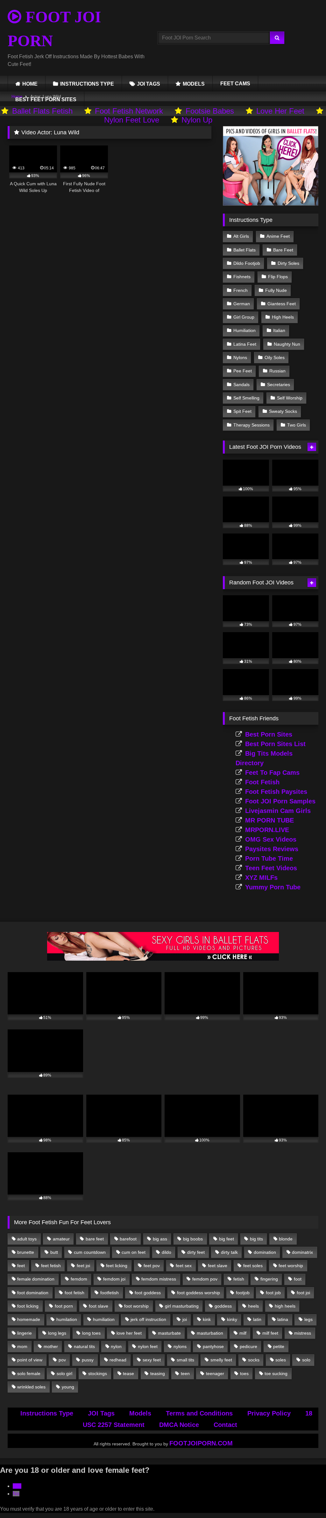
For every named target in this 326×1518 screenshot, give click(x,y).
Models (140, 1413)
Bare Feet (283, 249)
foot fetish (74, 1292)
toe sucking (276, 1373)
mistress (302, 1333)
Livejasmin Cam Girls (278, 810)
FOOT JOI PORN (54, 29)
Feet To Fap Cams (272, 772)
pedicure (248, 1346)
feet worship (291, 1265)
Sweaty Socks (283, 411)
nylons (180, 1346)
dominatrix (302, 1252)
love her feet (129, 1333)
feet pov (152, 1265)
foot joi (303, 1292)
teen (185, 1373)
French (240, 290)
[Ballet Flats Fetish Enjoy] (270, 204)
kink (207, 1319)
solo (306, 1359)
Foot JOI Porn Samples (280, 801)
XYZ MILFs (261, 877)
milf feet (270, 1333)
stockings (97, 1373)
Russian (277, 370)
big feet (226, 1238)
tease (128, 1373)
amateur (61, 1238)
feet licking (116, 1265)
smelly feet (221, 1359)
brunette (25, 1252)
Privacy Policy (269, 1413)
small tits (185, 1359)
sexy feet (152, 1359)
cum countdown (90, 1252)
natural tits (84, 1346)
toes (244, 1373)
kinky (232, 1319)
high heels (285, 1306)
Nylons (240, 357)
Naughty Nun (287, 344)
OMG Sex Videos (270, 839)
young (68, 1386)
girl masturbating (182, 1306)
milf (242, 1333)
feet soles (253, 1265)
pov (62, 1359)
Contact (225, 1424)
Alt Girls (241, 236)
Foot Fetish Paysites (276, 791)
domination (265, 1252)
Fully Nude (276, 290)
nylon (116, 1346)
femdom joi (114, 1278)
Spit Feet (242, 411)
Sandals (241, 384)
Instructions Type (46, 1413)
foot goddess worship (198, 1292)
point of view (29, 1359)
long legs (57, 1333)
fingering (269, 1278)
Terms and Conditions (199, 1413)
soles (280, 1359)
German (241, 303)
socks (253, 1359)
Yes (17, 1486)
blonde (286, 1238)
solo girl (64, 1373)
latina (282, 1319)
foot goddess (148, 1292)
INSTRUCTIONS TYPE (87, 84)
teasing (157, 1373)
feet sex (184, 1265)
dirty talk (229, 1252)
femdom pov (204, 1278)
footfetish (109, 1292)
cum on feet (133, 1252)
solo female (28, 1373)
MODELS (194, 84)
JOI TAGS (148, 84)
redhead (118, 1359)
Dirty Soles (288, 263)
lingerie (24, 1333)
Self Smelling (246, 397)
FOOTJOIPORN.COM (201, 1443)
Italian (279, 330)
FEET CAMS (235, 83)
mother (51, 1346)
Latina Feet (244, 344)
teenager (215, 1373)
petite (278, 1346)
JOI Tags (101, 1413)
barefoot (128, 1238)
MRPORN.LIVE (267, 829)
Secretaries (278, 384)
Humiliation (244, 330)
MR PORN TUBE (269, 820)
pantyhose (213, 1346)
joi (184, 1319)
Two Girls (296, 424)
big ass (160, 1238)
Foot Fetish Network (129, 111)
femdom (79, 1278)
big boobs (193, 1238)
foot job (273, 1292)
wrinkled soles (31, 1386)
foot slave (98, 1306)
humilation (66, 1319)
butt (54, 1252)
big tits (256, 1238)
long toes (91, 1333)
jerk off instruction (148, 1319)
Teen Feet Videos (271, 868)
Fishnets (242, 276)
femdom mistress (158, 1278)
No (16, 1493)
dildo (166, 1252)
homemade (28, 1319)
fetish (238, 1278)
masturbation (210, 1333)
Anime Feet (278, 236)
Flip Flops (278, 276)
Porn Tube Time (269, 858)
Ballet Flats (244, 249)
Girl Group (243, 317)
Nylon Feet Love (131, 120)
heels (253, 1306)
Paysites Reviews (271, 848)
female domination (35, 1278)
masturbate (169, 1333)
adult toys (27, 1238)
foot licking (28, 1306)
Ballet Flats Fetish (42, 111)
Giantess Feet (281, 303)
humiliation (104, 1319)
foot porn (64, 1306)
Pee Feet (242, 370)
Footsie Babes (210, 111)
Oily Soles (275, 357)
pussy (88, 1359)
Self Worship (289, 397)
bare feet (95, 1238)
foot (297, 1278)
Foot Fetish (262, 782)
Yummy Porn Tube (273, 887)
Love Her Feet (280, 111)
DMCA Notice (179, 1424)
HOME (30, 84)
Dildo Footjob (246, 263)
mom (22, 1346)
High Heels (283, 317)
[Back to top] (306, 1499)
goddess (223, 1306)
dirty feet (196, 1252)
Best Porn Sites (268, 734)
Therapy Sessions (251, 424)
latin (257, 1319)
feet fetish (51, 1265)
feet (21, 1265)
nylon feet (148, 1346)
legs (308, 1319)
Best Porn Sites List (275, 743)
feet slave (217, 1265)
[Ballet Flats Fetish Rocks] (163, 959)
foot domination (32, 1292)
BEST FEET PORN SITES (45, 99)
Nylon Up (196, 120)
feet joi (83, 1265)
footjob (243, 1292)
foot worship (136, 1306)
